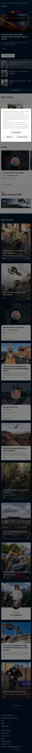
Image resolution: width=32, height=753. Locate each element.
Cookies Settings (16, 132)
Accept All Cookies (22, 136)
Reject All (9, 136)
